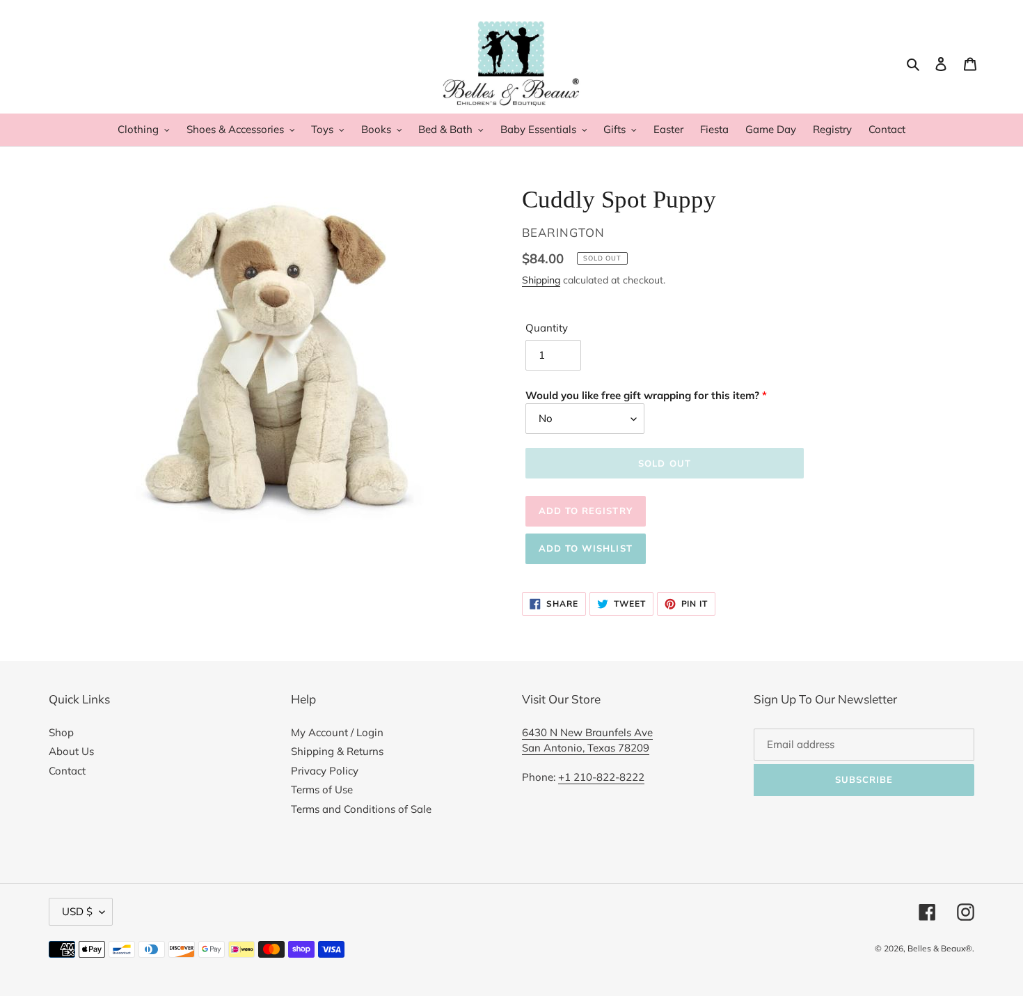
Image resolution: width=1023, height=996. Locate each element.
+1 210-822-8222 (601, 777)
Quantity (546, 327)
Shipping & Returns (337, 751)
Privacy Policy (324, 770)
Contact (67, 770)
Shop (61, 732)
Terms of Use (322, 789)
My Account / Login (337, 732)
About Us (71, 751)
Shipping (541, 280)
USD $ (77, 911)
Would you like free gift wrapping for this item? (642, 395)
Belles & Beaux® (939, 948)
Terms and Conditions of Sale (361, 809)
